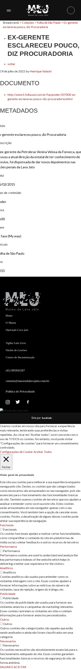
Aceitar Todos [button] (43, 451)
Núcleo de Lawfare (16, 350)
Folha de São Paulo (49, 22)
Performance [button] (8, 546)
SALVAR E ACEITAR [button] (13, 667)
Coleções (28, 22)
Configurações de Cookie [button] (16, 451)
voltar (11, 64)
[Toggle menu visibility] (9, 10)
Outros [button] (4, 619)
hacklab (46, 417)
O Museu (11, 322)
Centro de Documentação (20, 357)
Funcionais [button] (7, 525)
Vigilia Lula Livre (16, 343)
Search (71, 10)
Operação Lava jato (17, 330)
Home (9, 315)
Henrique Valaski (41, 71)
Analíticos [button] (6, 568)
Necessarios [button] (8, 641)
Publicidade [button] (7, 593)
